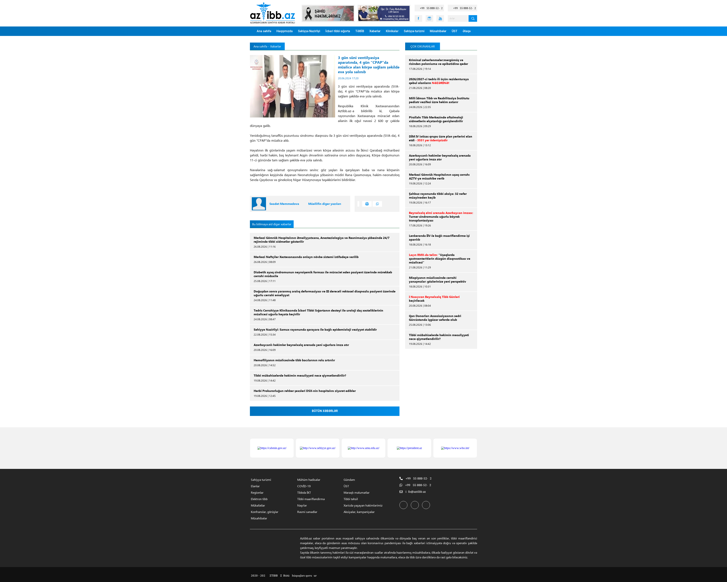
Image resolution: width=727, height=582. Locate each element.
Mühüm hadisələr (308, 480)
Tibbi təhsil (351, 499)
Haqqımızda (284, 31)
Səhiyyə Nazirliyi (309, 31)
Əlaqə (466, 31)
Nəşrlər (302, 505)
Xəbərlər (375, 31)
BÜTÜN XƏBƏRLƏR (325, 411)
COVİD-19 (304, 486)
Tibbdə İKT (304, 492)
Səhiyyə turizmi (414, 31)
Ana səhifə (264, 31)
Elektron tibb (259, 499)
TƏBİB (359, 31)
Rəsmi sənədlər (307, 512)
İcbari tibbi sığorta (337, 31)
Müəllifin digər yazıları (324, 203)
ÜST (454, 31)
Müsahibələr (438, 31)
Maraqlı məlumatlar (357, 492)
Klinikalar (392, 31)
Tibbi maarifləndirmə (311, 499)
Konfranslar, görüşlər (264, 512)
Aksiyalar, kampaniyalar (359, 512)
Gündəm (349, 480)
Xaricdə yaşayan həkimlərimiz (363, 505)
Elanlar (255, 486)
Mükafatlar (258, 505)
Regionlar (257, 492)
